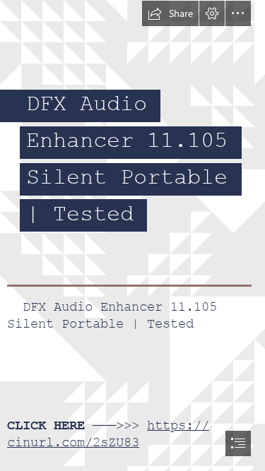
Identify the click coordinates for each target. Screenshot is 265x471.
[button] (170, 13)
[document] (132, 235)
